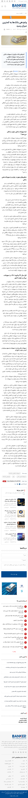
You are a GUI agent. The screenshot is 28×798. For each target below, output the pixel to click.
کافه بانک (23, 779)
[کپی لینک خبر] (26, 32)
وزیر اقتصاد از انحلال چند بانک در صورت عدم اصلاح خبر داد (13, 607)
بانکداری (23, 776)
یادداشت (9, 772)
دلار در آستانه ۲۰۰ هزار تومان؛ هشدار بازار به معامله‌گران (15, 677)
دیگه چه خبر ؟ (21, 782)
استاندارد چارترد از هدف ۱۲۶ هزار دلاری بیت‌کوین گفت (15, 696)
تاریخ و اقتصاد (8, 763)
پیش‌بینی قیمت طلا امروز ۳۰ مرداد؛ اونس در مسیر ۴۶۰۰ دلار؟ (13, 638)
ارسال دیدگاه (13, 574)
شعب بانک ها (8, 784)
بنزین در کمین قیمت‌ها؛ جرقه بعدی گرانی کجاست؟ (14, 616)
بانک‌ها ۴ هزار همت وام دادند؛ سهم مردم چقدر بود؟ (12, 647)
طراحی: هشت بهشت (14, 796)
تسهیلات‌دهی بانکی (21, 476)
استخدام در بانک (7, 782)
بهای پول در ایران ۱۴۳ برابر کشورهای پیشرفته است (13, 629)
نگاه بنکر (9, 787)
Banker (16, 71)
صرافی (9, 776)
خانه (26, 13)
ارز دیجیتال (22, 772)
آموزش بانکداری (21, 784)
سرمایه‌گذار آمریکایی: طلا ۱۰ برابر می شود (18, 672)
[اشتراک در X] (17, 484)
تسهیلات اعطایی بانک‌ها (14, 473)
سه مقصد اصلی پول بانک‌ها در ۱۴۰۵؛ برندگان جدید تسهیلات (15, 706)
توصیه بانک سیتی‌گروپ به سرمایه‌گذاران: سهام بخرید (13, 625)
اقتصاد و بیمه (19, 13)
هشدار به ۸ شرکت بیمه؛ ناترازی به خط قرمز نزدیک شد (15, 701)
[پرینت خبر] (4, 29)
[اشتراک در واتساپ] (15, 484)
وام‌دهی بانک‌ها (6, 476)
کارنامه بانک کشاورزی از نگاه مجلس (19, 691)
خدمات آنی (8, 779)
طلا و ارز (9, 769)
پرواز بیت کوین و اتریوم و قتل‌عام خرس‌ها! (13, 633)
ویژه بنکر (23, 787)
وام (13, 476)
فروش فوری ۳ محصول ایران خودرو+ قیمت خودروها (15, 682)
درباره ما (23, 763)
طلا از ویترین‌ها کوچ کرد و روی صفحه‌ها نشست (16, 662)
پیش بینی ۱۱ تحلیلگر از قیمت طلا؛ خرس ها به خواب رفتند (13, 611)
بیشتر (14, 651)
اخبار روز (23, 769)
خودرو (9, 766)
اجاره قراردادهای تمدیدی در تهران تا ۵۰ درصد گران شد (15, 686)
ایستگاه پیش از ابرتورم (18, 620)
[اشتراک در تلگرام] (19, 484)
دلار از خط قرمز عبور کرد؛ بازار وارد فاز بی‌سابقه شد (16, 667)
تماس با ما (22, 766)
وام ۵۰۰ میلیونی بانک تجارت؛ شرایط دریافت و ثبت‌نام (13, 643)
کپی (4, 481)
